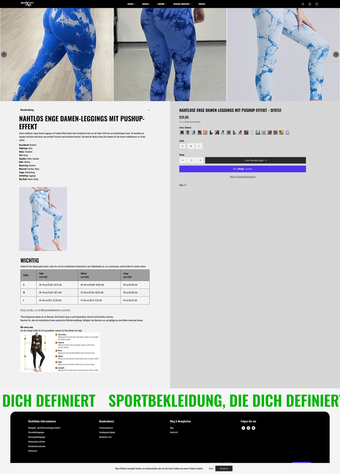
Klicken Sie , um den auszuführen (45, 310)
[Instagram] (248, 428)
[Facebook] (243, 428)
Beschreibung (27, 109)
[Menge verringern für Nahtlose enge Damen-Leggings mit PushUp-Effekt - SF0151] (182, 160)
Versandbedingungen (36, 432)
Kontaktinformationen (36, 446)
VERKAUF (201, 4)
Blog (171, 427)
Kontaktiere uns (105, 436)
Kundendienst (106, 421)
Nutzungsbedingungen (36, 436)
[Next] (336, 54)
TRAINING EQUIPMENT (181, 4)
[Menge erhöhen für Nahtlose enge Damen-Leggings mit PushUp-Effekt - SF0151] (200, 160)
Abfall (211, 468)
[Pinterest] (253, 428)
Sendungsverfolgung (107, 432)
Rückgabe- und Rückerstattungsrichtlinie (44, 427)
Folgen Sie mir (248, 421)
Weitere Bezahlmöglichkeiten (243, 176)
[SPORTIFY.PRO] (27, 4)
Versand (181, 121)
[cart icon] (316, 4)
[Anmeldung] (309, 4)
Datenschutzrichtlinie (36, 441)
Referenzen (32, 450)
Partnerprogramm (106, 427)
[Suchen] (302, 4)
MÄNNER (145, 4)
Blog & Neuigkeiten (180, 421)
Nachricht (174, 432)
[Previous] (4, 54)
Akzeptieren (224, 468)
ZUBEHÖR (161, 4)
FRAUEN (130, 4)
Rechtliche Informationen (42, 421)
